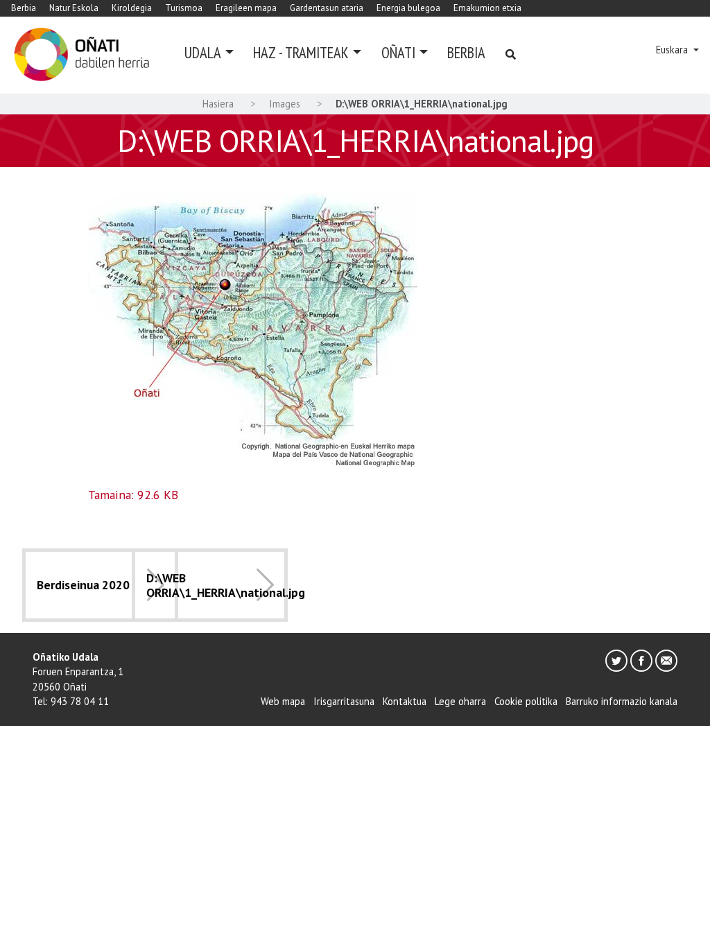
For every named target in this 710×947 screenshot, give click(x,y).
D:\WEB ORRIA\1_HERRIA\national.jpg (225, 585)
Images (284, 103)
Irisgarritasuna (343, 701)
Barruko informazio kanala (621, 701)
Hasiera (218, 103)
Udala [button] (202, 52)
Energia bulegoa (408, 8)
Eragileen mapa (246, 8)
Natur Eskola (73, 8)
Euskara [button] (673, 49)
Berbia (23, 8)
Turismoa (183, 8)
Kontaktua (404, 701)
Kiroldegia (132, 8)
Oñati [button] (398, 52)
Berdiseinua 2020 (83, 584)
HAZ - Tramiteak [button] (301, 52)
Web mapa (283, 701)
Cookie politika (525, 701)
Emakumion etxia (487, 8)
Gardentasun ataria (326, 8)
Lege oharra (460, 701)
